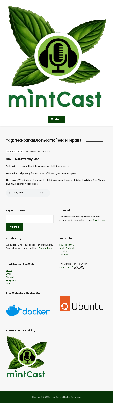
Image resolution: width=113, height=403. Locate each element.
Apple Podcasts (67, 248)
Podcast (46, 151)
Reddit (9, 283)
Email (8, 273)
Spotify (63, 251)
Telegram (11, 280)
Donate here (99, 220)
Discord (10, 277)
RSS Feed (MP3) (67, 244)
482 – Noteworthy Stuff (23, 159)
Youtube (63, 254)
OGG (39, 151)
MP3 (28, 151)
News (33, 151)
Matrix (9, 270)
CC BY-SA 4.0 (66, 267)
